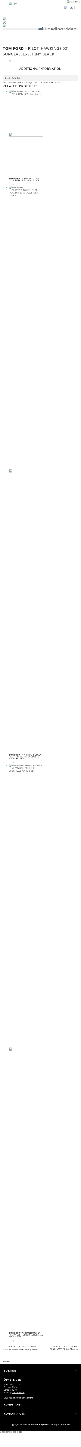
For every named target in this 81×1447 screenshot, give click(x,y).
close (20, 1431)
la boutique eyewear (39, 1424)
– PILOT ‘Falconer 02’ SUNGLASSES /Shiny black (24, 179)
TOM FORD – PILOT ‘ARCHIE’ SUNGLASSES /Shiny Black (64, 1347)
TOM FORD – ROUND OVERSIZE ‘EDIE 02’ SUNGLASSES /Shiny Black (20, 1348)
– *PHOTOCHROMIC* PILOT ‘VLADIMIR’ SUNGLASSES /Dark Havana (25, 757)
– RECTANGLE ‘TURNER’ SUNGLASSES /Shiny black (26, 1335)
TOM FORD (38, 82)
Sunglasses (54, 82)
